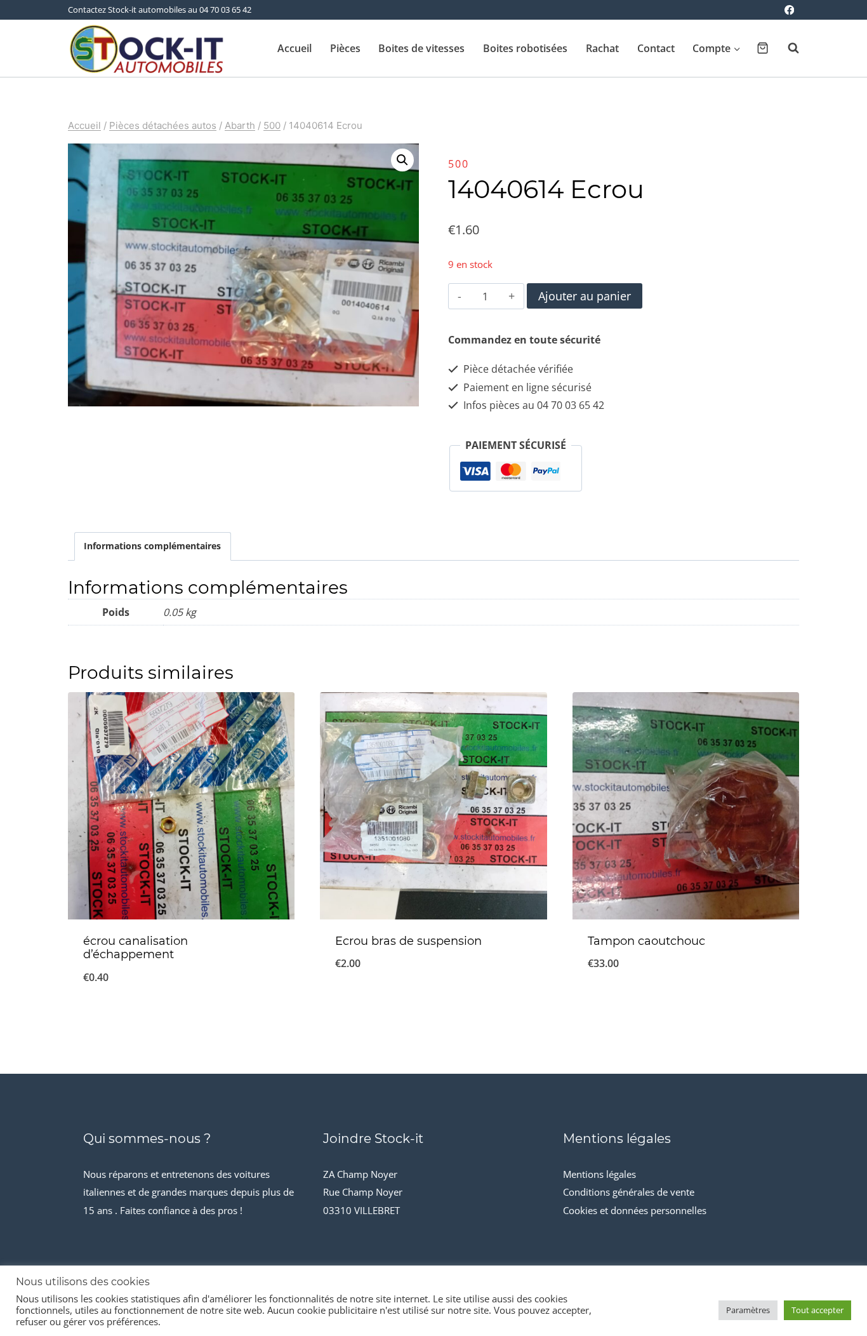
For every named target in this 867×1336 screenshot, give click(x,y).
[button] (402, 160)
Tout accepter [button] (817, 1310)
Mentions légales (599, 1174)
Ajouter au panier (584, 296)
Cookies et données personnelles (634, 1210)
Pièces (345, 48)
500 (458, 164)
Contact (656, 48)
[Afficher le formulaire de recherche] (787, 48)
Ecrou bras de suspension (408, 941)
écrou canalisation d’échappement (135, 948)
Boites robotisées (525, 48)
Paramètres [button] (748, 1310)
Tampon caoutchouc (646, 941)
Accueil (294, 48)
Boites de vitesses (421, 48)
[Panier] (763, 48)
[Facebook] (789, 10)
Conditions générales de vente (628, 1192)
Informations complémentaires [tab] (152, 546)
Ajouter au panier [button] (433, 1005)
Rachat (602, 48)
